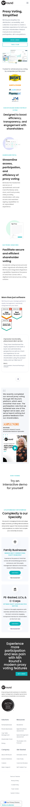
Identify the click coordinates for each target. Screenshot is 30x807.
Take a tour (15, 44)
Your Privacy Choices (13, 802)
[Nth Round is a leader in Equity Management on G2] (7, 313)
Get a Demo (21, 674)
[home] (7, 3)
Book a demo (15, 40)
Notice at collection (8, 805)
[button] (27, 3)
